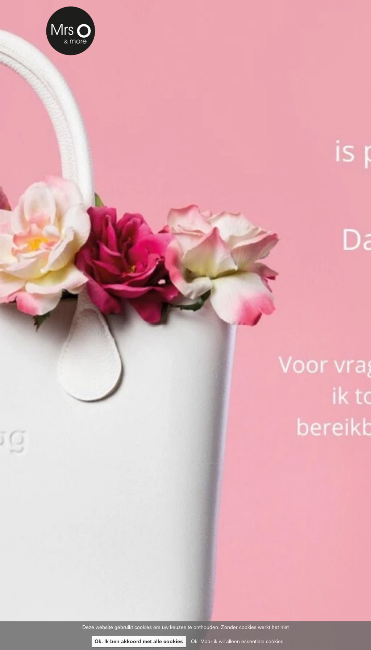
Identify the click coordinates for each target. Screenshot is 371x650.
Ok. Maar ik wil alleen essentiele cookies (237, 641)
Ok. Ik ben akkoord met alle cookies (139, 641)
